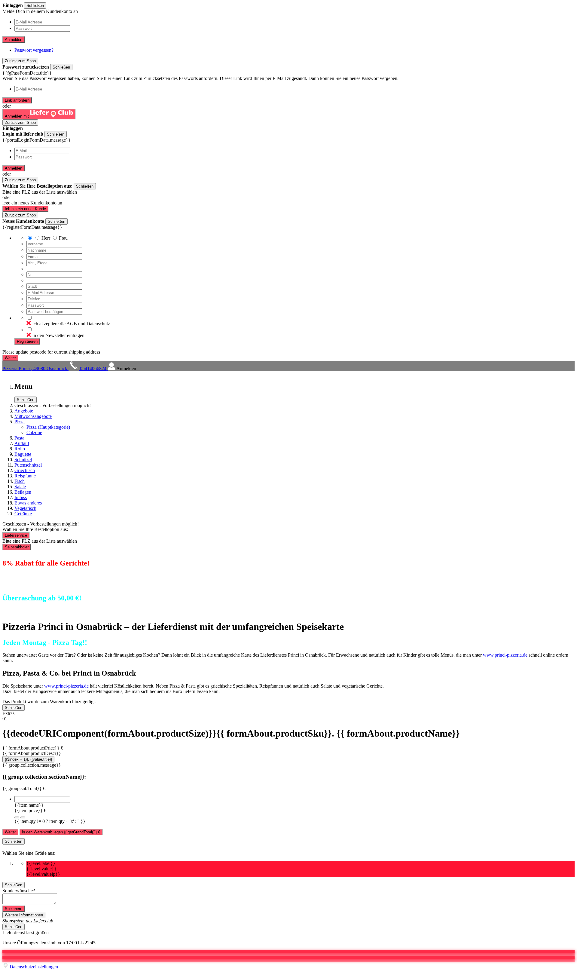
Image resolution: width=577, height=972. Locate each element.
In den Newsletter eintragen (58, 335)
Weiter (10, 832)
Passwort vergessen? (33, 50)
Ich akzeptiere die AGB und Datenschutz (71, 323)
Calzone (34, 432)
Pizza (19, 421)
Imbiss (20, 497)
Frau (63, 238)
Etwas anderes (28, 502)
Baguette (22, 454)
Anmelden (13, 39)
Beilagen (22, 492)
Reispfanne (25, 475)
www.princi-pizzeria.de (505, 655)
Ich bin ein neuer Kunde (25, 209)
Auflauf (21, 443)
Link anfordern (17, 100)
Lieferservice (16, 535)
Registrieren (27, 341)
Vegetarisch (25, 508)
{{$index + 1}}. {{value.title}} (28, 759)
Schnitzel (23, 459)
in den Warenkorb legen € (61, 832)
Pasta (19, 437)
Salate (20, 486)
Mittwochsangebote (33, 416)
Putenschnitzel (28, 465)
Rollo (19, 448)
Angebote (23, 410)
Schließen (35, 5)
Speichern (13, 908)
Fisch (19, 481)
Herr (45, 238)
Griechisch (24, 470)
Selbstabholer (17, 547)
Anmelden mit (17, 116)
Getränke (23, 513)
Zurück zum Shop (20, 61)
